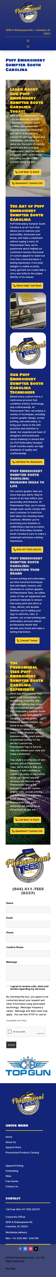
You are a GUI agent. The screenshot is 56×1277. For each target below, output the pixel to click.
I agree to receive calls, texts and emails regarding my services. (29, 987)
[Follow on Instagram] (31, 1249)
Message (11, 962)
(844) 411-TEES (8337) (28, 891)
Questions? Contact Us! (28, 183)
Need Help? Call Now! (29, 285)
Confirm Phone (14, 947)
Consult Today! (29, 640)
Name (9, 903)
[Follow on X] (36, 1249)
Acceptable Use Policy (16, 1021)
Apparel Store (13, 1147)
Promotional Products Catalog (22, 1152)
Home (9, 1137)
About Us (11, 1142)
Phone (9, 932)
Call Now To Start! (29, 172)
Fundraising (12, 1170)
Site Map (10, 1268)
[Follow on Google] (25, 1249)
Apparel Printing (14, 1165)
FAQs (8, 1176)
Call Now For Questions (28, 462)
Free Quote (12, 1181)
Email (9, 917)
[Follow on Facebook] (20, 1249)
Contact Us (12, 1186)
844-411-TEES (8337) (29, 549)
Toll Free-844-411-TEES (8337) (23, 1209)
